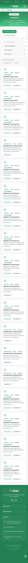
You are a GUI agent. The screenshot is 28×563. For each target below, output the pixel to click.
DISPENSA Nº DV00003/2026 (11, 264)
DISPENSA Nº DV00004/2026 (11, 241)
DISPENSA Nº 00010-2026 (10, 100)
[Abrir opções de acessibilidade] (25, 556)
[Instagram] (12, 500)
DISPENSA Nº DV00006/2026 (11, 193)
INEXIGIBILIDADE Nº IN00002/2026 (12, 353)
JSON (16, 62)
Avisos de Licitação (10, 35)
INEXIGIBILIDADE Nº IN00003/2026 (12, 331)
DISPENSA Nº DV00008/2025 (11, 422)
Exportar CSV (7, 62)
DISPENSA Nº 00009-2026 (10, 76)
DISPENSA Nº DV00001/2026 (11, 310)
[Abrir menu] (25, 6)
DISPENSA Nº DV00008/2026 (11, 124)
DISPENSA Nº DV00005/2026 (11, 217)
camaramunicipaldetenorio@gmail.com (15, 532)
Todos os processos (10, 31)
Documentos (16, 85)
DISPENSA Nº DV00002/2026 (11, 286)
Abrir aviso (6, 85)
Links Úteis (6, 506)
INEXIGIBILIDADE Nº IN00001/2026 (12, 375)
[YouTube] (15, 500)
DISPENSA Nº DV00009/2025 (11, 399)
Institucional (7, 511)
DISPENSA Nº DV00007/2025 (11, 470)
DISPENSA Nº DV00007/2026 (11, 169)
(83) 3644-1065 (10, 527)
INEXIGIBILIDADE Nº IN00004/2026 (12, 146)
